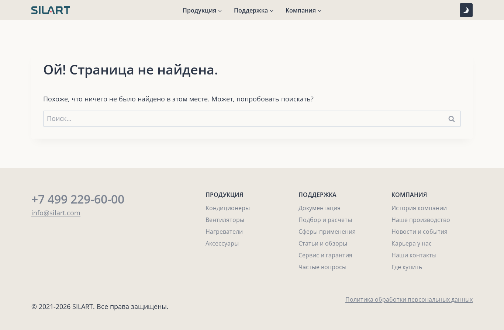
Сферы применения (327, 231)
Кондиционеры (228, 208)
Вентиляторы (225, 220)
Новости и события (419, 231)
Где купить (406, 267)
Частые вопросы (322, 267)
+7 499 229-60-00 (77, 199)
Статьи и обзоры (322, 243)
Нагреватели (224, 231)
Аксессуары (222, 243)
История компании (419, 208)
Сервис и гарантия (325, 255)
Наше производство (420, 220)
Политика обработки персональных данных (409, 299)
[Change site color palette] (466, 10)
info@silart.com (55, 212)
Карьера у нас (411, 243)
